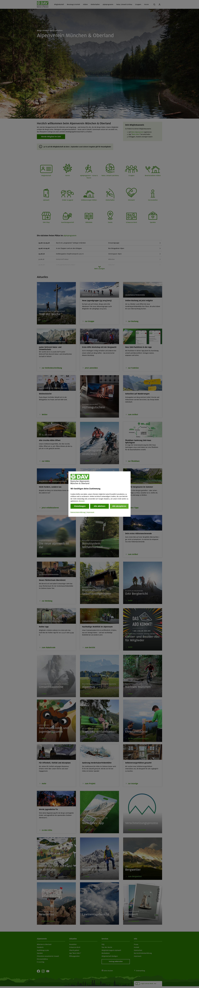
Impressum (90, 512)
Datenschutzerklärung (77, 512)
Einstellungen (80, 506)
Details (81, 501)
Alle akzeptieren (119, 506)
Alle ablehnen (99, 506)
